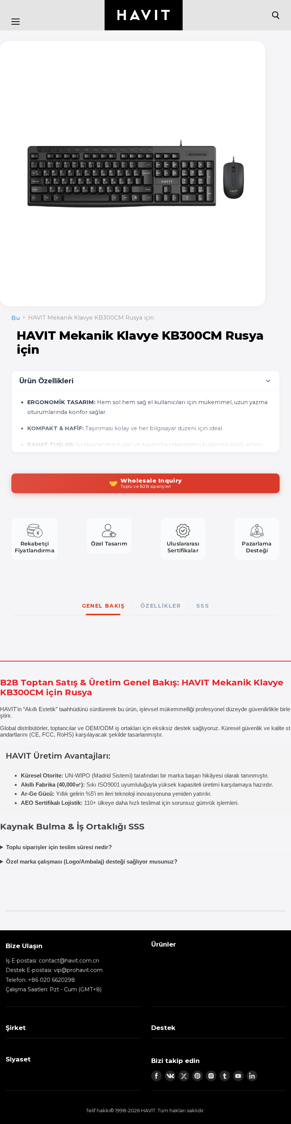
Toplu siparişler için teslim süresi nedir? (59, 847)
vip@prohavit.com (78, 970)
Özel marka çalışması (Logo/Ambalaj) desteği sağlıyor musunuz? (91, 861)
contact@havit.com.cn (69, 960)
